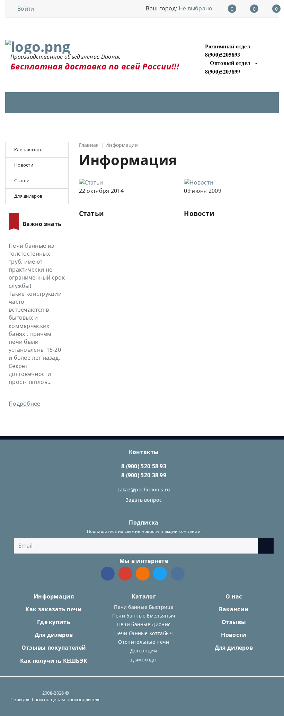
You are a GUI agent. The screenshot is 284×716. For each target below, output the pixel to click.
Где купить (53, 622)
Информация (54, 596)
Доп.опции (143, 650)
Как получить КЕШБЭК (54, 661)
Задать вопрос (144, 500)
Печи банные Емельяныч (143, 615)
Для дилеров (28, 196)
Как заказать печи (53, 609)
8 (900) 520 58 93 (143, 466)
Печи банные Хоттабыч (143, 633)
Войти (25, 8)
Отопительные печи (143, 642)
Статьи (91, 213)
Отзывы (234, 622)
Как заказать (28, 150)
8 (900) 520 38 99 (143, 475)
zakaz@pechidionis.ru (143, 489)
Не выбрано (196, 8)
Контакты (144, 452)
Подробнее (25, 403)
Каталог (144, 596)
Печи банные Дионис (143, 624)
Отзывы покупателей (53, 647)
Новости (199, 213)
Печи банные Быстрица (144, 607)
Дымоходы (144, 659)
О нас (233, 596)
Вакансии (234, 609)
